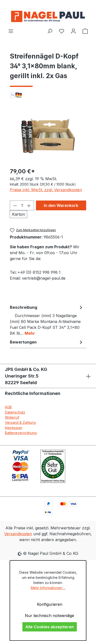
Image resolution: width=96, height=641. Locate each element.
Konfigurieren (49, 604)
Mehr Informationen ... (48, 588)
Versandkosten (18, 533)
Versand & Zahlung (20, 422)
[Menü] (11, 31)
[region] (48, 135)
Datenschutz (15, 412)
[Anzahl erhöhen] (29, 205)
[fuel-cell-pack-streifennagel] (48, 135)
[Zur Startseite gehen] (48, 16)
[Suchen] (50, 31)
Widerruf (12, 417)
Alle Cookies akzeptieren (49, 626)
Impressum (13, 428)
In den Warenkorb (61, 205)
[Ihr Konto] (73, 31)
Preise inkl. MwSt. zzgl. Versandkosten (46, 189)
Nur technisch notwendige (49, 615)
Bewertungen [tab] (23, 342)
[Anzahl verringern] (15, 205)
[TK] (48, 95)
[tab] (47, 320)
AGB (8, 407)
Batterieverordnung (21, 433)
